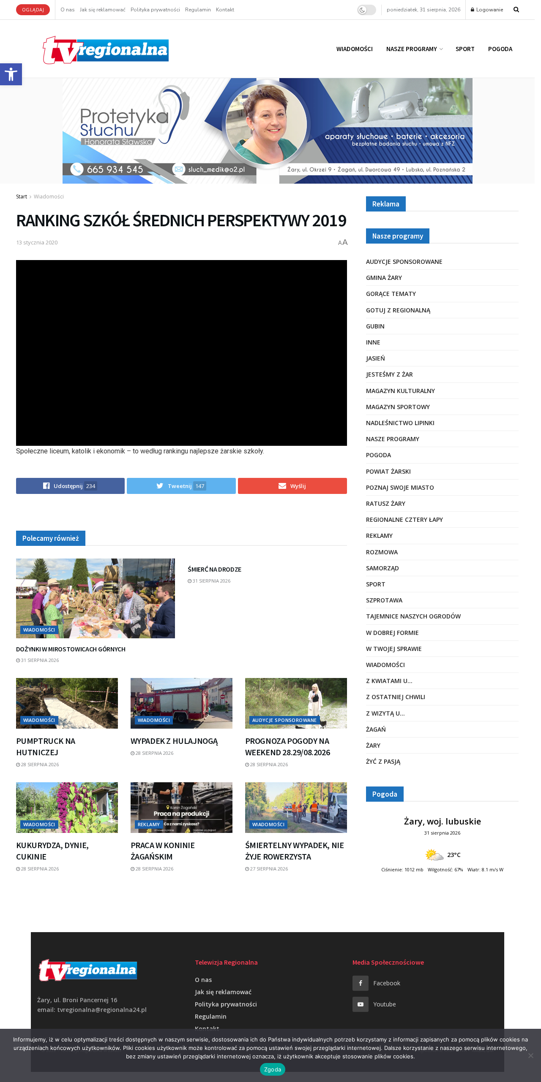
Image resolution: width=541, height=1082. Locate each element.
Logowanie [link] (489, 9)
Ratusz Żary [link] (385, 503)
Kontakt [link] (225, 9)
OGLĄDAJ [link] (33, 9)
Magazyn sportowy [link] (398, 407)
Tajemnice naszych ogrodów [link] (413, 616)
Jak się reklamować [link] (103, 9)
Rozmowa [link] (382, 552)
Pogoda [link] (500, 49)
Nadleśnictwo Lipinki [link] (400, 423)
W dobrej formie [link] (392, 633)
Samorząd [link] (382, 568)
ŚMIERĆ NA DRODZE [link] (214, 569)
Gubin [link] (375, 326)
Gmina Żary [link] (384, 278)
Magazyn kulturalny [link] (400, 391)
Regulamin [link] (198, 9)
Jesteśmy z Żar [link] (389, 374)
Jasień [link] (375, 358)
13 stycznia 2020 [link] (36, 242)
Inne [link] (373, 342)
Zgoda (272, 1069)
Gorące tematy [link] (391, 294)
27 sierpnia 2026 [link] (268, 868)
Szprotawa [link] (384, 600)
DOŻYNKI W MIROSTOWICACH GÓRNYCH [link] (71, 649)
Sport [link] (465, 49)
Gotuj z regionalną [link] (398, 310)
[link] (11, 74)
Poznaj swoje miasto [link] (400, 487)
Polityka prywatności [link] (155, 9)
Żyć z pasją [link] (383, 761)
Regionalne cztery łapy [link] (404, 519)
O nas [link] (67, 9)
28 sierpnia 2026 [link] (39, 764)
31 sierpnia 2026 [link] (39, 660)
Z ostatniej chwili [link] (395, 697)
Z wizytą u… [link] (385, 713)
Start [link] (21, 196)
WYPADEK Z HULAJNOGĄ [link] (174, 740)
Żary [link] (373, 745)
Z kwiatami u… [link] (389, 681)
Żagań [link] (376, 729)
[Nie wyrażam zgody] (530, 1055)
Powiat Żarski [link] (388, 471)
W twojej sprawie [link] (394, 649)
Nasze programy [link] (411, 49)
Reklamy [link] (149, 824)
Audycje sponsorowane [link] (284, 720)
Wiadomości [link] (354, 49)
